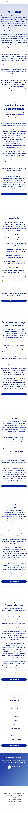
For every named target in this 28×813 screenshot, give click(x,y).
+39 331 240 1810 (16, 766)
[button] (26, 2)
